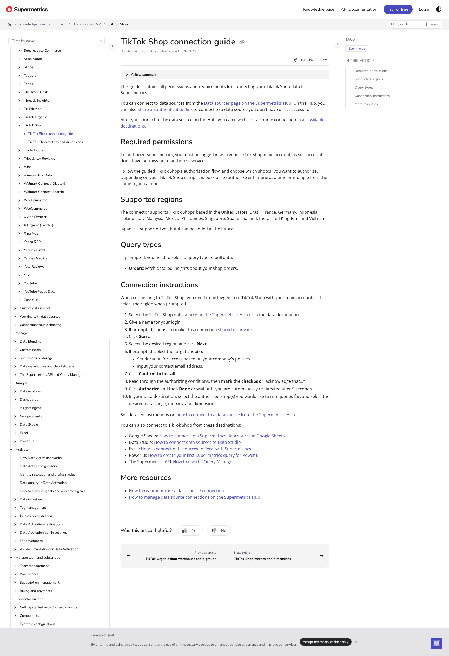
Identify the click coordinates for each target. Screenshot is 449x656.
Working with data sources (40, 316)
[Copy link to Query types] (170, 245)
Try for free (398, 9)
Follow (306, 60)
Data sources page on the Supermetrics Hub (247, 103)
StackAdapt (33, 59)
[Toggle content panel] (338, 44)
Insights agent (30, 408)
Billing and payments (36, 590)
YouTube (30, 283)
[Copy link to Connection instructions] (206, 285)
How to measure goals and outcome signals (52, 491)
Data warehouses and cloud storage (47, 366)
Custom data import (35, 308)
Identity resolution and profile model (47, 474)
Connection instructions (372, 95)
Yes (195, 530)
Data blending (31, 341)
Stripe (28, 67)
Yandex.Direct (34, 250)
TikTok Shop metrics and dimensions (55, 142)
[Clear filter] (100, 41)
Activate (22, 449)
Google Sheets (31, 416)
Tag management (33, 507)
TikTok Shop (118, 24)
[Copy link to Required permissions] (201, 142)
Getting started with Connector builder (49, 607)
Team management (34, 566)
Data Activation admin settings (43, 532)
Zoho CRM (32, 300)
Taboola (30, 75)
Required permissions (371, 71)
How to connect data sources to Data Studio (197, 442)
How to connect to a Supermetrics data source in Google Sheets (222, 436)
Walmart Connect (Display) (44, 183)
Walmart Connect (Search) (44, 192)
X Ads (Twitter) (36, 217)
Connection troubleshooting (41, 325)
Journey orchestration (36, 516)
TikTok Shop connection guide (50, 133)
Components (29, 615)
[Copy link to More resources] (179, 478)
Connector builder (29, 599)
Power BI (27, 441)
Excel (24, 433)
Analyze (22, 383)
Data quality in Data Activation (43, 482)
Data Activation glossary (38, 466)
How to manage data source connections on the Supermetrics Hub (194, 497)
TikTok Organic (35, 117)
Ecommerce (357, 48)
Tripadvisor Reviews (39, 158)
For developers (31, 541)
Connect (59, 24)
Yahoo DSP (32, 241)
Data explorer (30, 391)
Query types (364, 87)
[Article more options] (325, 60)
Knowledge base (32, 24)
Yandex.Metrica (35, 258)
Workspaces (29, 574)
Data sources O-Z (87, 24)
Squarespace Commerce (42, 50)
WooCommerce (35, 208)
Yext (27, 275)
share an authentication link (165, 109)
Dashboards (29, 399)
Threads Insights (36, 100)
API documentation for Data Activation (49, 549)
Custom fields (30, 349)
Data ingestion (31, 499)
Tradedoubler (34, 150)
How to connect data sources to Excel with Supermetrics (196, 449)
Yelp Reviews (34, 266)
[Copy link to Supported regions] (191, 200)
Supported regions (369, 79)
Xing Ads (31, 233)
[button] (415, 24)
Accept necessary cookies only (325, 642)
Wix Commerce (35, 200)
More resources (366, 104)
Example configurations (37, 624)
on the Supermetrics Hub (223, 315)
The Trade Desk (36, 92)
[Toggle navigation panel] (112, 46)
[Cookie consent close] (356, 642)
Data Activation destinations (41, 524)
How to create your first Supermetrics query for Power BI (204, 455)
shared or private (235, 329)
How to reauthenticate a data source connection (176, 490)
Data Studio (29, 424)
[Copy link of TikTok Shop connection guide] (242, 42)
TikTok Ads (32, 108)
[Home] (27, 9)
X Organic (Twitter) (38, 225)
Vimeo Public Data (38, 175)
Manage (22, 333)
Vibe (27, 167)
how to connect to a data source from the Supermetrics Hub (235, 415)
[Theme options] (438, 9)
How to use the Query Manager (203, 462)
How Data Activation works (41, 458)
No (223, 530)
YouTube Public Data (39, 291)
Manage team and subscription (39, 557)
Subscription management (40, 582)
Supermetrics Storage (36, 358)
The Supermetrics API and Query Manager (52, 374)
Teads (28, 84)
